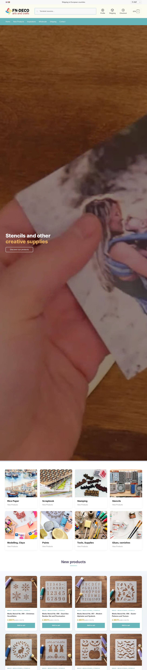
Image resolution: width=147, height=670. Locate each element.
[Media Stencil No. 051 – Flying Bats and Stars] (126, 650)
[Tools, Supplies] (91, 527)
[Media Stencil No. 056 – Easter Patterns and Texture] (126, 592)
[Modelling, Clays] (21, 527)
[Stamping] (91, 485)
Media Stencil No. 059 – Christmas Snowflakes (20, 615)
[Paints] (56, 527)
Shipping (112, 13)
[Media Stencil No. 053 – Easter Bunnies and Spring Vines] (56, 650)
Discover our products (19, 250)
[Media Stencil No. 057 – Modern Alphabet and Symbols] (91, 592)
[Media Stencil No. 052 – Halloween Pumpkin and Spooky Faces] (91, 650)
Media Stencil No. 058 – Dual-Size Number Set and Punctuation (55, 615)
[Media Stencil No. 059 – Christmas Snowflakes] (21, 592)
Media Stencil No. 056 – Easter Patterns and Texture (124, 615)
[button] (136, 11)
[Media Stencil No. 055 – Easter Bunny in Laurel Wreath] (21, 650)
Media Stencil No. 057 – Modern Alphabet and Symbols (89, 615)
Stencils (27, 610)
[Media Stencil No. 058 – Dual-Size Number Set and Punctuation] (56, 592)
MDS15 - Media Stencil (15, 610)
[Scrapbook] (56, 485)
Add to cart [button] (21, 625)
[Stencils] (126, 485)
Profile (102, 13)
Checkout (123, 13)
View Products (12, 505)
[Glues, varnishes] (126, 527)
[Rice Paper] (21, 485)
